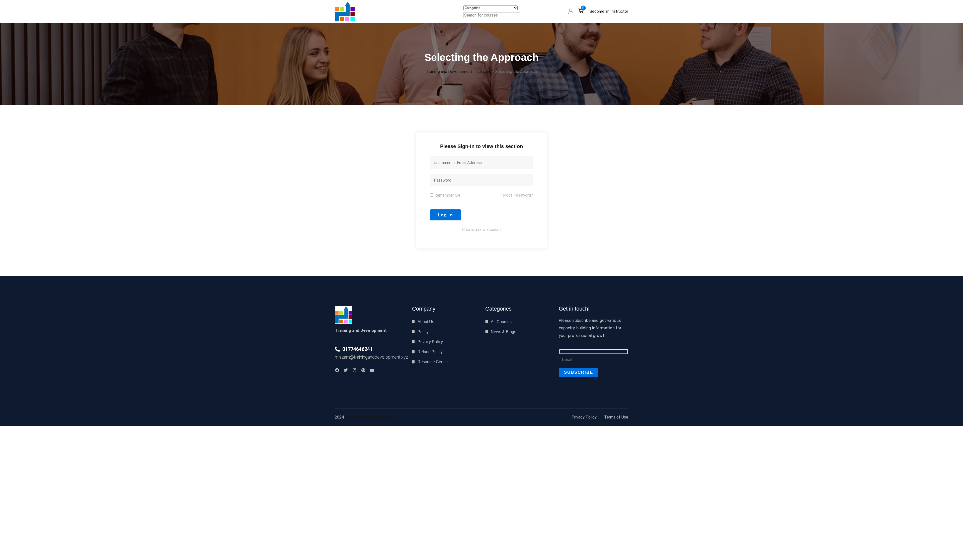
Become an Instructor (609, 11)
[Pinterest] (363, 370)
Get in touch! (574, 309)
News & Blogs (503, 332)
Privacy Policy (430, 342)
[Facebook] (337, 370)
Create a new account (481, 229)
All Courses (501, 322)
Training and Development (368, 417)
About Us (426, 322)
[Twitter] (346, 370)
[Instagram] (355, 370)
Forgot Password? (516, 195)
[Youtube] (372, 370)
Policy (423, 332)
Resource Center (433, 362)
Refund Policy (430, 352)
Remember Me (446, 195)
